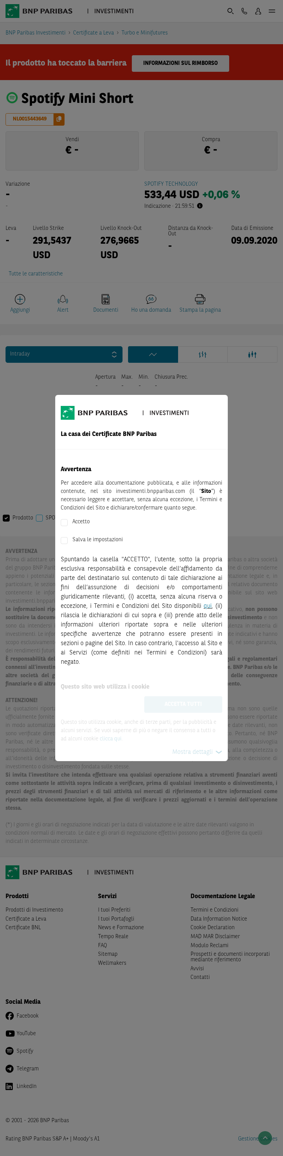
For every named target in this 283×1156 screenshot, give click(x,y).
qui (208, 606)
